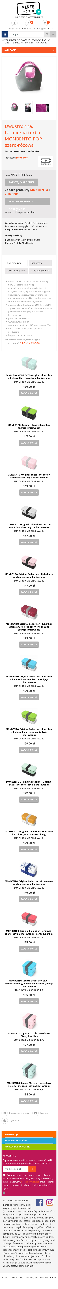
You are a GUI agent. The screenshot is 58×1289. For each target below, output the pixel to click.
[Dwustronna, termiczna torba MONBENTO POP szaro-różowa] (29, 93)
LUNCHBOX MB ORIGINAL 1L (29, 381)
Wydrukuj (44, 1113)
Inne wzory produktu (36, 263)
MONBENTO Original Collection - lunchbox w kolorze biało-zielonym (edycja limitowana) (29, 732)
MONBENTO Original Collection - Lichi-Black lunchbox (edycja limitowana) (29, 575)
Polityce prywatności (30, 1182)
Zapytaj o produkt (21, 182)
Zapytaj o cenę (29, 393)
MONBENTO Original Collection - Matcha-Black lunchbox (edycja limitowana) (29, 783)
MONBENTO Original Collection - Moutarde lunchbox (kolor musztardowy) (29, 833)
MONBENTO (39, 190)
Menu (5, 34)
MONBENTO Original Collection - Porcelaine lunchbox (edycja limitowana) (29, 883)
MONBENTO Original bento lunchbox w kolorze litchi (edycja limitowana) (29, 476)
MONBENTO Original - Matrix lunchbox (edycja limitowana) (29, 426)
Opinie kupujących (16, 270)
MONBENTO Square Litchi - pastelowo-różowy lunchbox (29, 1035)
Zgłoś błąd (14, 1120)
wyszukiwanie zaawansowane (53, 34)
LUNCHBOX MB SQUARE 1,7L (29, 990)
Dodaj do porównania (19, 1113)
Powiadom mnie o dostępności (21, 202)
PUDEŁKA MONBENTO (30, 343)
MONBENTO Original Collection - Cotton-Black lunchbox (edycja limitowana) (29, 526)
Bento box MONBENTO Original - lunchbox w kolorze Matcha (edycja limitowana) (29, 377)
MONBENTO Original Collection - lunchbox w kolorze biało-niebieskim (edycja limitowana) (29, 679)
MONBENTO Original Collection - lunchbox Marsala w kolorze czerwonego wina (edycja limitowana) (29, 626)
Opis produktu (14, 262)
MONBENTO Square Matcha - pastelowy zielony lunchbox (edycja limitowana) (29, 1084)
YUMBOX (11, 194)
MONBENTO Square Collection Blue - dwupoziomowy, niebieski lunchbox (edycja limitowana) (29, 983)
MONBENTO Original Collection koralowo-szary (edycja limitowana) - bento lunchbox (29, 932)
